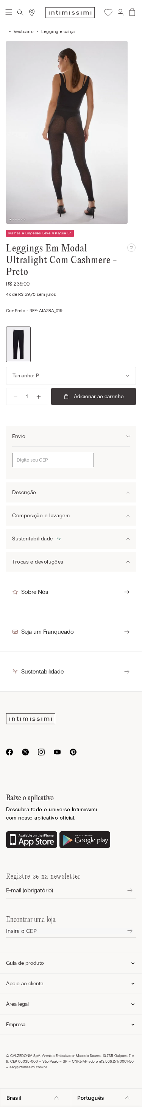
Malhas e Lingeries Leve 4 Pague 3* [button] (40, 233)
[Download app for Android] (85, 840)
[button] (120, 12)
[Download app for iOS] (31, 840)
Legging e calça (58, 31)
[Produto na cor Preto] (18, 345)
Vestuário (24, 31)
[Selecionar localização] (32, 12)
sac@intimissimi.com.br (28, 1067)
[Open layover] (124, 890)
